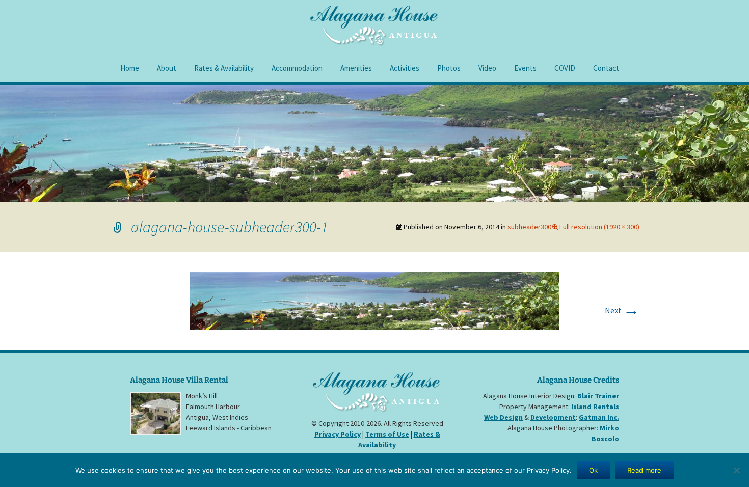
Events (525, 68)
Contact (606, 68)
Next (622, 310)
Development (553, 417)
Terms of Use (387, 434)
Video (487, 68)
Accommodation (297, 68)
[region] (374, 143)
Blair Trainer (598, 395)
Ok (593, 470)
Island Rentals (595, 406)
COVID (564, 68)
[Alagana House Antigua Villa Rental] (377, 396)
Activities (404, 68)
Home (129, 68)
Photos (449, 68)
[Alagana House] (374, 26)
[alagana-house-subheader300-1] (374, 299)
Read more (644, 470)
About (166, 68)
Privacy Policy (337, 434)
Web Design (503, 417)
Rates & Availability (224, 68)
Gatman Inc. (599, 417)
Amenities (356, 68)
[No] (736, 470)
